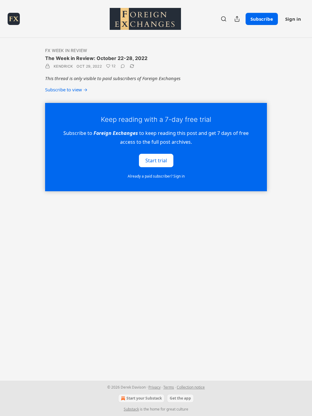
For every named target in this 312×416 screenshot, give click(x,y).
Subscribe (261, 19)
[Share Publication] (237, 19)
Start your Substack (144, 398)
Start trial (156, 160)
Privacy (154, 387)
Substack (131, 409)
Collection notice (191, 387)
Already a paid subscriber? (156, 176)
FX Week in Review (66, 50)
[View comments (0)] (123, 66)
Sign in (293, 19)
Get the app (180, 398)
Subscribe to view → (66, 89)
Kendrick (63, 66)
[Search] (224, 19)
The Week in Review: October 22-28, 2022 (96, 58)
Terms (168, 387)
